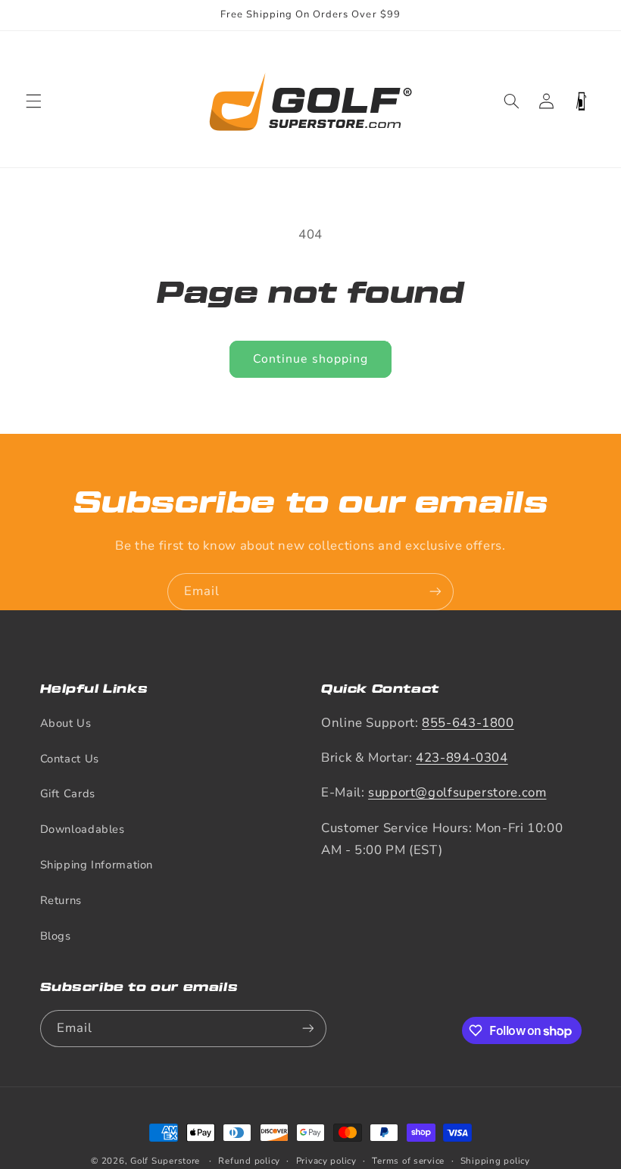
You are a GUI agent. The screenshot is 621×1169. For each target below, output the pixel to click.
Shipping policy (495, 1161)
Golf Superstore (165, 1161)
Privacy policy (326, 1161)
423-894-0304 (462, 757)
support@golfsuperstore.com (457, 792)
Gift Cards (67, 793)
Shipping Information (97, 864)
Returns (61, 900)
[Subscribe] (435, 591)
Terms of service (408, 1161)
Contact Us (69, 758)
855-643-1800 (468, 722)
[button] (33, 101)
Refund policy (249, 1161)
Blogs (55, 935)
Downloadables (82, 829)
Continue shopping (310, 359)
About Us (66, 723)
